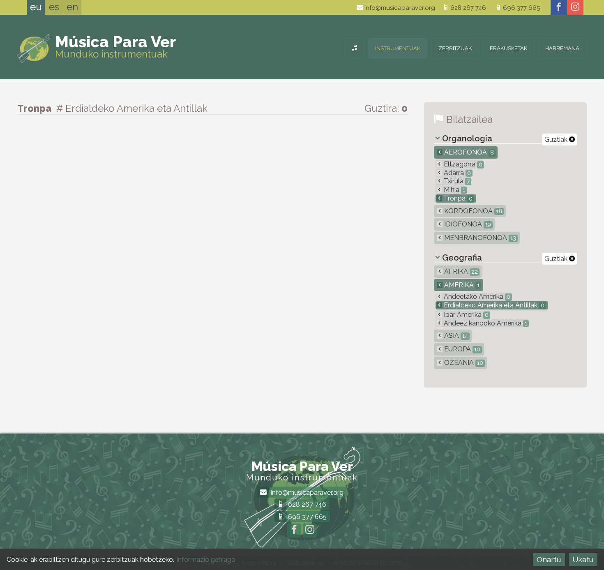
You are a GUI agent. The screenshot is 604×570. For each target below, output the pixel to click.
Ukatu (582, 559)
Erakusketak (508, 48)
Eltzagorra (462, 164)
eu (36, 7)
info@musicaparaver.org (399, 8)
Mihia (453, 190)
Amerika (461, 285)
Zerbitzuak (455, 48)
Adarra (456, 173)
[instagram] (575, 7)
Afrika (460, 271)
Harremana (562, 48)
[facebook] (559, 7)
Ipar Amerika (465, 314)
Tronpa (457, 198)
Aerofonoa (468, 152)
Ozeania (463, 363)
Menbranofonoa (479, 238)
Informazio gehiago (205, 559)
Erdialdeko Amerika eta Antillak (493, 305)
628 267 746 (467, 8)
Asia (455, 335)
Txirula (456, 181)
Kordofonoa (472, 211)
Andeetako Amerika (476, 296)
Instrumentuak (397, 48)
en (72, 7)
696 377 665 (520, 8)
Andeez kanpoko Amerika (484, 323)
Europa (461, 349)
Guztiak (556, 139)
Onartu (549, 559)
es (54, 7)
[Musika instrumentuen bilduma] (354, 48)
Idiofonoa (467, 224)
